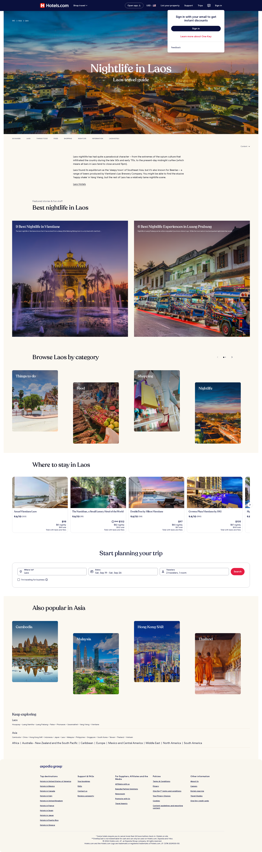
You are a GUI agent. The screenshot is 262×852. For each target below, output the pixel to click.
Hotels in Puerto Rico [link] (49, 820)
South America (193, 743)
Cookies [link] (156, 801)
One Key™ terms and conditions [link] (167, 791)
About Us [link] (194, 781)
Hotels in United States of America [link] (55, 781)
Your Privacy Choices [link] (162, 796)
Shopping (68, 139)
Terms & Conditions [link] (161, 781)
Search (238, 571)
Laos (27, 20)
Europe (100, 743)
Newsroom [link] (120, 794)
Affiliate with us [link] (122, 784)
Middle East (153, 743)
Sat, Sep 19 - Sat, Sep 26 (108, 572)
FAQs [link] (80, 786)
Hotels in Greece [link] (47, 825)
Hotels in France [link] (47, 805)
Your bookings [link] (84, 781)
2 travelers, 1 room (176, 572)
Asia (20, 20)
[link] (196, 47)
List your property (170, 5)
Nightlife (82, 139)
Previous (217, 357)
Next (230, 357)
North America (172, 743)
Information (97, 139)
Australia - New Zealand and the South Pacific (50, 743)
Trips (200, 5)
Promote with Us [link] (122, 798)
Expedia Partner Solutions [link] (126, 789)
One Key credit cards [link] (199, 801)
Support (188, 5)
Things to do (42, 139)
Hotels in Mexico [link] (47, 786)
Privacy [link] (156, 786)
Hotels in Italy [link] (46, 796)
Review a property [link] (86, 796)
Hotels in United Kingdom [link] (51, 801)
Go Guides (16, 139)
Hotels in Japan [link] (47, 815)
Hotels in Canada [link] (47, 791)
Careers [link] (193, 786)
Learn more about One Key (196, 36)
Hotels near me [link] (197, 791)
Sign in (218, 5)
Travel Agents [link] (121, 803)
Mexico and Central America (125, 743)
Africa (15, 743)
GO (13, 20)
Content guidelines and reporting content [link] (168, 806)
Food (56, 139)
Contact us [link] (82, 791)
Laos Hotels (114, 139)
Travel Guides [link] (196, 796)
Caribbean (87, 743)
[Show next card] (249, 504)
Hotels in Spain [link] (46, 810)
